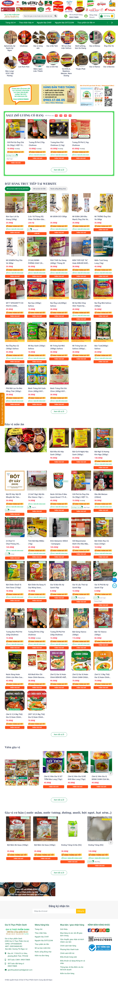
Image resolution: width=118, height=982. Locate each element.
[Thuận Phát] (81, 60)
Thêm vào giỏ (16, 163)
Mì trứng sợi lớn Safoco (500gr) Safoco (79, 349)
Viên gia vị (12, 747)
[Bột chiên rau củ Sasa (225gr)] (103, 527)
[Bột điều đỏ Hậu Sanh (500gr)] (59, 438)
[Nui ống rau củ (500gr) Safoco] (15, 332)
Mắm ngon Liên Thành (38, 70)
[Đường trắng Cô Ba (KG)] (72, 828)
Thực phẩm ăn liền (42, 944)
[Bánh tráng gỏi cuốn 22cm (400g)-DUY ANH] (37, 375)
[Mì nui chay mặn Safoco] (67, 37)
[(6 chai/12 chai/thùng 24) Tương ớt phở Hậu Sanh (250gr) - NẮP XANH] (15, 527)
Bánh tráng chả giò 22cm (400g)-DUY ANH (58, 391)
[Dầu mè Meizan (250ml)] (103, 480)
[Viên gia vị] (22, 773)
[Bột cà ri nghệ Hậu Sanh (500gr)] (81, 438)
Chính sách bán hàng (68, 946)
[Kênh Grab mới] (96, 95)
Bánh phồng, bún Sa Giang (80, 47)
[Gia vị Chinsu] (96, 37)
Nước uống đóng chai (43, 952)
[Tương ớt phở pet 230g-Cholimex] (59, 618)
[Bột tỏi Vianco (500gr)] (103, 618)
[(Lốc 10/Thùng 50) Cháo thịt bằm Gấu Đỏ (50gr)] (37, 203)
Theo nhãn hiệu (41, 933)
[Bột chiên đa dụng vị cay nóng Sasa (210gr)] (37, 571)
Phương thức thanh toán (69, 949)
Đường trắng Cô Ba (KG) (71, 845)
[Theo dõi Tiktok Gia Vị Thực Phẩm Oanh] (97, 930)
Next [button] (112, 53)
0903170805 (73, 17)
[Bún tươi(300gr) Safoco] (103, 332)
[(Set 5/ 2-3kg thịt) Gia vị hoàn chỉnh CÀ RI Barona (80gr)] (103, 661)
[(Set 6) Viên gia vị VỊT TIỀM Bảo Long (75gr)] (53, 762)
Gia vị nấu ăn (14, 424)
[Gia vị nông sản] (39, 37)
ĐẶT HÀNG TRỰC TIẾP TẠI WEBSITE (30, 183)
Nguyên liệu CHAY (42, 937)
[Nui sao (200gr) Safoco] (37, 289)
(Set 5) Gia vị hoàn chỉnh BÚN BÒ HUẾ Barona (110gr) (58, 677)
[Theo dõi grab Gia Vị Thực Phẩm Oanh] (108, 930)
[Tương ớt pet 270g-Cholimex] (37, 129)
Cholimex (24, 46)
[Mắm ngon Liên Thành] (39, 60)
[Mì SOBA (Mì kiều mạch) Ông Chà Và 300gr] (81, 203)
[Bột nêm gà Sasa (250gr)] (45, 828)
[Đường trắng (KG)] (99, 828)
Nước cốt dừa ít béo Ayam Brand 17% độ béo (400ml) (58, 497)
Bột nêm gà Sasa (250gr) (44, 845)
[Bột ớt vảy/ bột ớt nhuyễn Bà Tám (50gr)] (15, 480)
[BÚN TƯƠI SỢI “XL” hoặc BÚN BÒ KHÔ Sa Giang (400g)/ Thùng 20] (81, 247)
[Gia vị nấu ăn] (26, 440)
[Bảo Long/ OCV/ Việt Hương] (11, 62)
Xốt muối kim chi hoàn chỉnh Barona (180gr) (36, 677)
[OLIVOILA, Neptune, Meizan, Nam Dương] (67, 60)
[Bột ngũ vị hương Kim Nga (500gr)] (103, 438)
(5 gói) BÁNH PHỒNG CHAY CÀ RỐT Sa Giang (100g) (37, 263)
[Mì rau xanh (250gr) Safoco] (37, 332)
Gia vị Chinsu (94, 46)
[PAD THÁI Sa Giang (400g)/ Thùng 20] (59, 247)
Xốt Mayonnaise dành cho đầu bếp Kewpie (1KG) (80, 544)
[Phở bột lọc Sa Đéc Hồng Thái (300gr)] (15, 375)
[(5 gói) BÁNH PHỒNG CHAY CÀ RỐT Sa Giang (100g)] (37, 247)
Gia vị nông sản (38, 47)
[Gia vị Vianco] (96, 58)
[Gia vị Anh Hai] (53, 58)
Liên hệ (36, 233)
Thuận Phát (80, 69)
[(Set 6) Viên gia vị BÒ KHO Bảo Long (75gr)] (77, 762)
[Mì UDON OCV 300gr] (59, 203)
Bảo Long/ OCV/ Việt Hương (9, 73)
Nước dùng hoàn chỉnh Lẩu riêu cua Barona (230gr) (14, 677)
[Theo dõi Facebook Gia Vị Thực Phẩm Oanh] (90, 930)
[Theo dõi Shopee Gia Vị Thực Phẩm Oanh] (93, 930)
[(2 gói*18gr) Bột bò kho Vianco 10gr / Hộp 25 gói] (37, 480)
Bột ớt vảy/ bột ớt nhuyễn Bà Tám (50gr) (13, 497)
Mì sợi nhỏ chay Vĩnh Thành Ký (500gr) (79, 306)
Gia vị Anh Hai (52, 67)
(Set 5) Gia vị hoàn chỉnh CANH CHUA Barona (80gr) (80, 677)
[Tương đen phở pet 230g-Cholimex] (15, 618)
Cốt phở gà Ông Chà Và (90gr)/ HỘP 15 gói (15, 145)
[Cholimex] (25, 37)
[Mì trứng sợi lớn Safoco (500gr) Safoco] (81, 332)
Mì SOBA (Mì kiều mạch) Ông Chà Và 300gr (80, 219)
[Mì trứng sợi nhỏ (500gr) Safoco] (59, 332)
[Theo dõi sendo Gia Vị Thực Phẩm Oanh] (104, 930)
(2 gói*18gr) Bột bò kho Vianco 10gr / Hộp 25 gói (36, 497)
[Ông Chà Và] (110, 37)
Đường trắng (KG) (95, 845)
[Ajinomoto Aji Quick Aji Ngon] (11, 37)
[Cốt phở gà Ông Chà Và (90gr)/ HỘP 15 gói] (15, 129)
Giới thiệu (64, 929)
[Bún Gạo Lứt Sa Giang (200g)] (15, 203)
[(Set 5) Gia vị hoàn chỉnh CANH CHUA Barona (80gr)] (81, 661)
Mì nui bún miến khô (42, 948)
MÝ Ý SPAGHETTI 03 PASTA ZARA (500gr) (14, 306)
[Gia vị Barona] (110, 58)
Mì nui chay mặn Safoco (66, 47)
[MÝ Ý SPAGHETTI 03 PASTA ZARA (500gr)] (15, 289)
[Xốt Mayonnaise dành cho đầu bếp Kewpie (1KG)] (81, 527)
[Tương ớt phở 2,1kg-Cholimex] (80, 129)
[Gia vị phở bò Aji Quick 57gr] (103, 571)
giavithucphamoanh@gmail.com (20, 970)
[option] (10, 53)
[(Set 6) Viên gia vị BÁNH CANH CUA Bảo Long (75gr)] (101, 762)
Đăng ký (91, 17)
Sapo (50, 980)
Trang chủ (38, 929)
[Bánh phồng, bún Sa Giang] (81, 37)
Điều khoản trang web (68, 957)
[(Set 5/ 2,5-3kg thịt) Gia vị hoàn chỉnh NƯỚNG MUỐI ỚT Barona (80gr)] (15, 700)
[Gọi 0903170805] (59, 94)
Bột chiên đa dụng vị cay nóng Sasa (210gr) (37, 588)
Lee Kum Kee (23, 67)
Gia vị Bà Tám (52, 46)
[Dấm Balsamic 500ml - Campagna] (59, 527)
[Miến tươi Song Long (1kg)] (103, 247)
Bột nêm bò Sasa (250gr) (17, 845)
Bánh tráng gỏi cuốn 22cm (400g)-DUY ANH (37, 391)
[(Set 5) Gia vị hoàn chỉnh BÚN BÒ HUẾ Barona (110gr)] (59, 661)
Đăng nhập (93, 15)
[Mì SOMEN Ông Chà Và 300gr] (15, 247)
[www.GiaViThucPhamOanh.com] (59, 6)
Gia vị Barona (108, 67)
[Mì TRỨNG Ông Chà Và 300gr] (103, 203)
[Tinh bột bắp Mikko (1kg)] (37, 527)
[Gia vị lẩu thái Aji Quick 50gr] (81, 571)
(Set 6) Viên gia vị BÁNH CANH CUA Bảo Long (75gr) (101, 779)
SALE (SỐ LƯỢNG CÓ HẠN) (24, 115)
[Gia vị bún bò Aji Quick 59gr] (59, 571)
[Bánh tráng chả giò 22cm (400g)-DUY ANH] (59, 375)
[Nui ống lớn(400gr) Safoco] (59, 289)
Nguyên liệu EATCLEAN (44, 941)
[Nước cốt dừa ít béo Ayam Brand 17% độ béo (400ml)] (59, 480)
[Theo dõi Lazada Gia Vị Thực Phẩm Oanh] (101, 930)
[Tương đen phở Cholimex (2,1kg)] (59, 129)
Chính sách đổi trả (67, 953)
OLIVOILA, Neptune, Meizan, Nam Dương (66, 72)
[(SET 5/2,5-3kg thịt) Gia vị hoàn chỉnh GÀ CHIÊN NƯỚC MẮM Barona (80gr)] (37, 700)
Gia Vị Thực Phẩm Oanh (29, 980)
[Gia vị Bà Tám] (53, 37)
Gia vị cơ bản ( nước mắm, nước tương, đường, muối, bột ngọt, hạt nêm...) (58, 812)
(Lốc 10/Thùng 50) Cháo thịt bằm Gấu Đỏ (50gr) (36, 219)
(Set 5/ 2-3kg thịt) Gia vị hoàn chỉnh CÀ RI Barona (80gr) (102, 677)
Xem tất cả (58, 170)
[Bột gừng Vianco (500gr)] (81, 618)
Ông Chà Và (109, 46)
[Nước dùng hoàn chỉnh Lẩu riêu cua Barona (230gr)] (15, 661)
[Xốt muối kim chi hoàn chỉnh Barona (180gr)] (37, 661)
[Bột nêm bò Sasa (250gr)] (18, 828)
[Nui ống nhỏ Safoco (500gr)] (103, 289)
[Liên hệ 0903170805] (21, 94)
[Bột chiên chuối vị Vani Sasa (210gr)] (15, 571)
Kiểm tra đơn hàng (42, 956)
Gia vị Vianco (94, 67)
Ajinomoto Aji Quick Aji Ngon (9, 48)
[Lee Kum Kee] (25, 58)
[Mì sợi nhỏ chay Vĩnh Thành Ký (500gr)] (81, 289)
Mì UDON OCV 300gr (58, 216)
